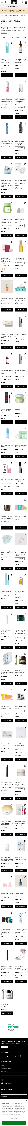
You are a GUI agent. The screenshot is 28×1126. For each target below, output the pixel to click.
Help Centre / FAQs (6, 1068)
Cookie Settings (8, 1083)
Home (2, 15)
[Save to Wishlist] (11, 42)
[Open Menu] (2, 2)
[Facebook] (2, 1057)
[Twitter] (7, 1057)
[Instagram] (11, 1057)
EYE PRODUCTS (16, 15)
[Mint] (2, 68)
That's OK (14, 1123)
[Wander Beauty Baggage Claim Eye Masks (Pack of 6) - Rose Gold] (2, 269)
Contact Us (4, 1065)
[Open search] (5, 2)
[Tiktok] (15, 1057)
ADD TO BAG (8, 75)
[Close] (26, 1101)
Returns (3, 1074)
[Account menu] (22, 2)
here (19, 1114)
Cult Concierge (5, 1077)
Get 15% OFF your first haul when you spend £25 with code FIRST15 (14, 11)
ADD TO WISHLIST (21, 834)
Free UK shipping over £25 (14, 6)
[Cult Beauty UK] (14, 2)
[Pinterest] (20, 1057)
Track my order (8, 1080)
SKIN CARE (8, 15)
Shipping (3, 1071)
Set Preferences (14, 1118)
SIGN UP (5, 1047)
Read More (4, 33)
